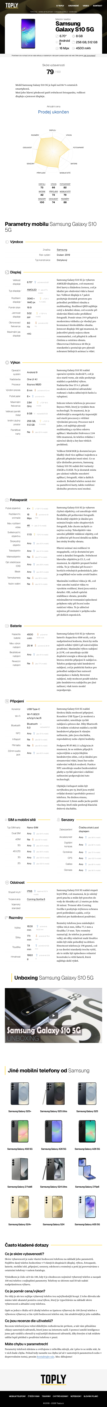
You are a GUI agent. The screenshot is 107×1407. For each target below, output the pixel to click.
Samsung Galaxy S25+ (19, 1111)
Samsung (73, 12)
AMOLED (32, 289)
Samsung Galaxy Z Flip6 (87, 1186)
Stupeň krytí (14, 892)
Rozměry (65, 199)
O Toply (60, 5)
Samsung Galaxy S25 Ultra (53, 1111)
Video (86, 5)
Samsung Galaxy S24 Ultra (53, 1186)
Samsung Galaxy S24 (53, 1224)
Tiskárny (46, 1396)
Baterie (42, 191)
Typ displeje (14, 290)
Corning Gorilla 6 (36, 899)
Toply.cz (33, 12)
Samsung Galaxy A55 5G (87, 1224)
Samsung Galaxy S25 (87, 1111)
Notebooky (75, 1396)
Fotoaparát (65, 184)
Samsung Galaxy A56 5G (19, 1148)
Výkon (53, 184)
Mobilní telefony (46, 12)
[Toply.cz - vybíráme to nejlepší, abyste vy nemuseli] (12, 5)
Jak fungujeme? (89, 55)
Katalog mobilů (61, 12)
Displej (42, 184)
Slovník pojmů (91, 1396)
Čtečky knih (34, 1396)
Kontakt (97, 5)
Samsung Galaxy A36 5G (53, 1148)
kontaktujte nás (45, 1356)
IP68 (29, 891)
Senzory (42, 199)
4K (28, 525)
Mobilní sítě (65, 191)
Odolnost (53, 199)
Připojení (53, 191)
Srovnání (73, 5)
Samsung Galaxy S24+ (19, 1224)
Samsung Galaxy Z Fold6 (19, 1186)
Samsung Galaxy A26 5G (87, 1148)
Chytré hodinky (60, 1396)
